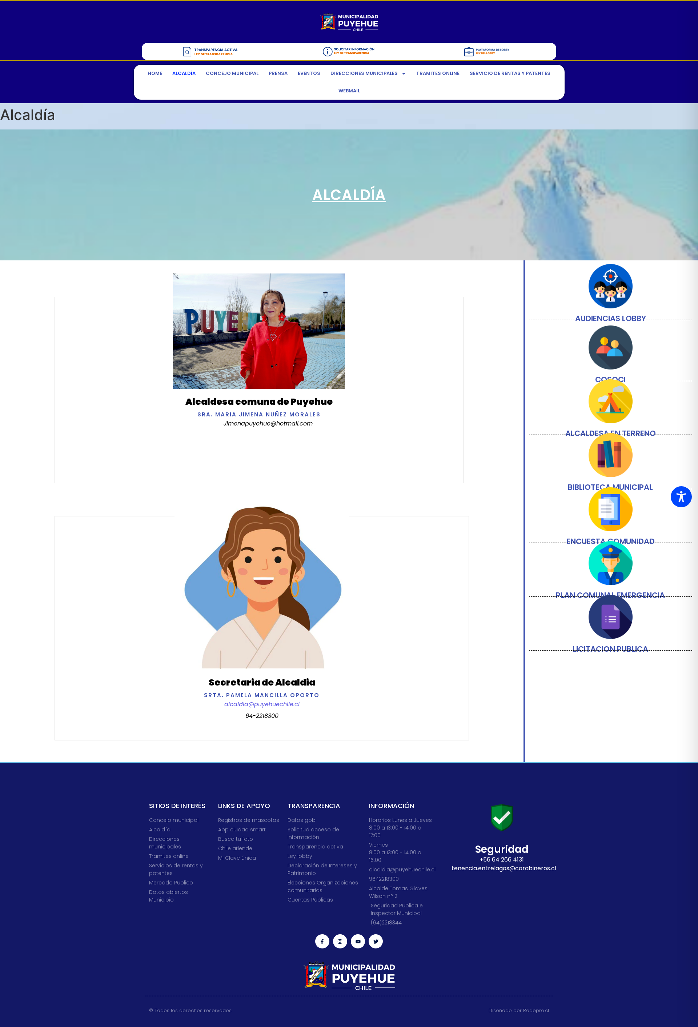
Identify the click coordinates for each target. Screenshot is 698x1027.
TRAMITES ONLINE (438, 73)
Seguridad (502, 849)
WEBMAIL (349, 90)
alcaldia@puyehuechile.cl (262, 704)
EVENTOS (309, 73)
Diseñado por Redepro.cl (519, 1010)
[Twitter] (376, 941)
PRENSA (278, 73)
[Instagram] (340, 941)
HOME (155, 73)
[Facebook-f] (322, 941)
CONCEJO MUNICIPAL (232, 73)
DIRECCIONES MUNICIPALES (364, 73)
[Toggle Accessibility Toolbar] (681, 496)
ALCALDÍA (184, 73)
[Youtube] (358, 941)
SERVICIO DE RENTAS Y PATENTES (510, 73)
